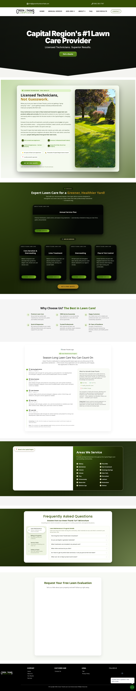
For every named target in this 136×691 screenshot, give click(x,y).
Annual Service (55, 11)
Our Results (101, 11)
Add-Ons (69, 11)
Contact (116, 11)
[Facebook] (122, 673)
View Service (42, 230)
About (81, 11)
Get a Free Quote (68, 286)
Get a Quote (68, 54)
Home (42, 11)
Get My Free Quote (31, 163)
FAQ (90, 11)
